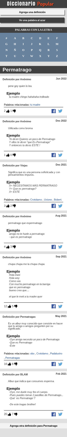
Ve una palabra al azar (32, 20)
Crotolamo (36, 199)
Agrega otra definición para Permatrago (33, 425)
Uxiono (48, 199)
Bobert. (58, 199)
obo (32, 353)
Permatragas (12, 357)
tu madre (35, 104)
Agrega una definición (32, 12)
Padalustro (56, 353)
